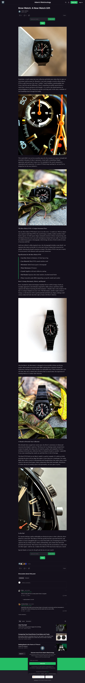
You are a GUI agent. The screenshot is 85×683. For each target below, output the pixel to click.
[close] (55, 647)
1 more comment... (22, 614)
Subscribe (74, 2)
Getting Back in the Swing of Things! (29, 644)
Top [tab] (20, 621)
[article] (42, 628)
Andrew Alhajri (24, 604)
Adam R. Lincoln (27, 628)
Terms (46, 673)
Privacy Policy (52, 667)
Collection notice (52, 673)
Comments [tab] (21, 578)
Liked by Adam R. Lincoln (27, 591)
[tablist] (24, 578)
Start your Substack (39, 676)
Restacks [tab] (27, 578)
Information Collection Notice (42, 667)
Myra (22, 590)
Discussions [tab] (28, 621)
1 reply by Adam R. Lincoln (28, 599)
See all (21, 653)
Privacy (42, 673)
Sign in (81, 2)
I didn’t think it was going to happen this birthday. (29, 626)
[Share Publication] (68, 2)
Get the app (49, 676)
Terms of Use (48, 666)
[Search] (65, 2)
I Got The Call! (22, 625)
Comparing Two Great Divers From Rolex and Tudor (34, 634)
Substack (36, 680)
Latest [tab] (23, 621)
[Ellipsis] (66, 590)
